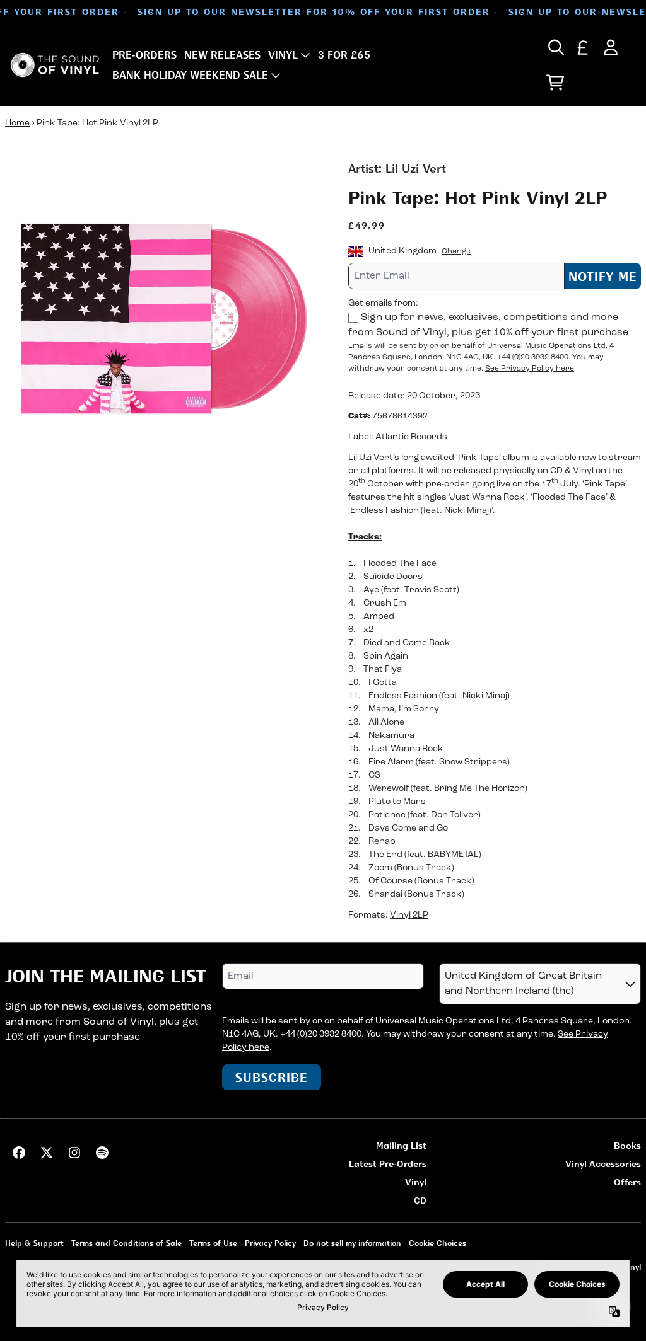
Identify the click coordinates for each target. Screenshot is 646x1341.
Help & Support (34, 1243)
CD (420, 1200)
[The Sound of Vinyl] (55, 65)
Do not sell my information (352, 1243)
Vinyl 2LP (409, 915)
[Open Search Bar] (555, 47)
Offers (627, 1182)
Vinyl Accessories (603, 1163)
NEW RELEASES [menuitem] (222, 55)
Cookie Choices (437, 1243)
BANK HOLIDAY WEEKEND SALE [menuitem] (190, 75)
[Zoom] (164, 319)
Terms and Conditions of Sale (126, 1243)
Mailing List (401, 1145)
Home (17, 123)
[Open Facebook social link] (19, 1152)
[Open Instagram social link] (74, 1152)
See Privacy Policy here (529, 368)
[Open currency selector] (583, 47)
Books (627, 1145)
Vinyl (415, 1182)
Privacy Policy (270, 1243)
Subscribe (271, 1077)
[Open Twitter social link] (47, 1152)
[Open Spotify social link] (102, 1152)
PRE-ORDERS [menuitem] (144, 55)
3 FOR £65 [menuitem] (344, 55)
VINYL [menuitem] (283, 55)
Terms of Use (213, 1243)
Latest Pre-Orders (387, 1163)
